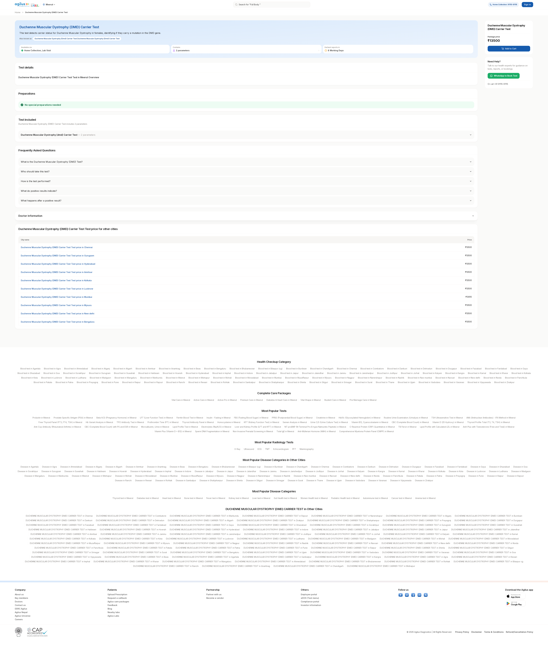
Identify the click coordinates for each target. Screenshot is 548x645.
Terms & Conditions (494, 632)
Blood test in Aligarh (122, 368)
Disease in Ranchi (123, 480)
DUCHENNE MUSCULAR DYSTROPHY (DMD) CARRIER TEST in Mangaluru (196, 561)
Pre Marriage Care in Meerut (363, 400)
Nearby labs (114, 612)
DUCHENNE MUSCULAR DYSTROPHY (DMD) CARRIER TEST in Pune (276, 548)
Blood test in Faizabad (471, 368)
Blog (110, 608)
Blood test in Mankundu (151, 377)
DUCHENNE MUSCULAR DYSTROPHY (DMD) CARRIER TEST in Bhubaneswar (345, 561)
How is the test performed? (36, 181)
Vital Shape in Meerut (311, 400)
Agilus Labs (113, 616)
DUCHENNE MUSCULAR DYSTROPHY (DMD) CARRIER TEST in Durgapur (488, 520)
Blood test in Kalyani (432, 373)
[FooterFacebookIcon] (413, 595)
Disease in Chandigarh (297, 467)
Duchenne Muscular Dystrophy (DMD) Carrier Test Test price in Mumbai (56, 297)
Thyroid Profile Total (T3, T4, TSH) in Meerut (488, 422)
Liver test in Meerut (261, 498)
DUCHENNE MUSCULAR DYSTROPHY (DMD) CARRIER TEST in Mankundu (204, 516)
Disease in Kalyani (355, 471)
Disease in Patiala (415, 476)
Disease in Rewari (143, 480)
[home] (27, 4)
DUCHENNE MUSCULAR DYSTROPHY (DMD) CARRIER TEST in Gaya (202, 525)
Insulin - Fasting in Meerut (218, 417)
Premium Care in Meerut (251, 400)
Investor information (311, 605)
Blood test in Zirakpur (504, 382)
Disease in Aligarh (114, 467)
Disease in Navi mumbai (305, 476)
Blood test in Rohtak (220, 382)
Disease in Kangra (376, 471)
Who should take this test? (35, 171)
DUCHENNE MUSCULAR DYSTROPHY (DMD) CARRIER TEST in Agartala (205, 557)
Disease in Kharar (416, 471)
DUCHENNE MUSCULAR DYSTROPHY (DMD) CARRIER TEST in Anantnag (236, 566)
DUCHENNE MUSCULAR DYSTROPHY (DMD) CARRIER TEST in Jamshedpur (205, 534)
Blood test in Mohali (222, 377)
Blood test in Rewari (198, 382)
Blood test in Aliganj (100, 368)
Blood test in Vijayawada (479, 382)
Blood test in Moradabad (246, 377)
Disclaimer (476, 632)
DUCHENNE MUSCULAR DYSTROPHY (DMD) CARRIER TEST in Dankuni (59, 520)
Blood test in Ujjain (406, 382)
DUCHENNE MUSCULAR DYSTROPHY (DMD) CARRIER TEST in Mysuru (137, 543)
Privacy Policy (462, 632)
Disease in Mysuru (214, 476)
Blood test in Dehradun (421, 368)
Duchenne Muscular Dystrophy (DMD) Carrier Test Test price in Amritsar (56, 272)
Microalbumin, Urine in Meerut (155, 427)
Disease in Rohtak (163, 480)
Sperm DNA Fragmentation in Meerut (212, 431)
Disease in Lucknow (476, 471)
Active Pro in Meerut (227, 400)
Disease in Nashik (282, 476)
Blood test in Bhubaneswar (242, 368)
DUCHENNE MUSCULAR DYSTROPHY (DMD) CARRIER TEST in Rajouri (275, 516)
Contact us (20, 605)
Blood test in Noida (492, 377)
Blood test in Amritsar (145, 368)
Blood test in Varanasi (454, 382)
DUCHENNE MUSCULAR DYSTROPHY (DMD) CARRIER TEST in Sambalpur (277, 557)
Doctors (19, 601)
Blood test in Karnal (477, 373)
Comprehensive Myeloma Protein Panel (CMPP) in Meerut (366, 431)
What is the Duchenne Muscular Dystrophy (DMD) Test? (52, 161)
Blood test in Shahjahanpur (271, 382)
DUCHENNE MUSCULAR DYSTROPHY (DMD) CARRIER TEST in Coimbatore (131, 516)
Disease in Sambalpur (186, 480)
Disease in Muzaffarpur (192, 476)
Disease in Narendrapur (259, 476)
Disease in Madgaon (521, 471)
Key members (21, 598)
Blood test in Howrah (172, 373)
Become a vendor (215, 598)
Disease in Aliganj (94, 467)
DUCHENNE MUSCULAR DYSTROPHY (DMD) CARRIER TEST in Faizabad (60, 525)
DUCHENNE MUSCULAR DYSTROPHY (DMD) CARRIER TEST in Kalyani (416, 534)
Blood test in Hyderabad (197, 373)
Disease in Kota (456, 471)
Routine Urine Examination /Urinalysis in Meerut (406, 417)
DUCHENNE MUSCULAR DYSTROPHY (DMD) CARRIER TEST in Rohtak (417, 561)
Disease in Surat (295, 480)
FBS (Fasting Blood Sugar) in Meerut (251, 417)
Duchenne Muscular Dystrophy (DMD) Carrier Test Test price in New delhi (57, 313)
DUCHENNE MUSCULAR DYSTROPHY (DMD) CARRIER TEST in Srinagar (65, 552)
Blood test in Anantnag (169, 368)
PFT (294, 449)
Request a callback (117, 598)
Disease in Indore (183, 471)
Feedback (112, 605)
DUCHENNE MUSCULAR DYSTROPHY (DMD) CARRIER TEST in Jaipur (415, 529)
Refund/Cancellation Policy (519, 632)
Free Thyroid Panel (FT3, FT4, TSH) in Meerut (60, 422)
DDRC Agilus (21, 608)
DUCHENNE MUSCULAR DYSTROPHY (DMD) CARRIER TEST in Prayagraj (417, 520)
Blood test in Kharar (499, 373)
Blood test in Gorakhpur (74, 373)
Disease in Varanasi (377, 480)
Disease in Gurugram (51, 471)
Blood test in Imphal (221, 373)
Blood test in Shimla (297, 382)
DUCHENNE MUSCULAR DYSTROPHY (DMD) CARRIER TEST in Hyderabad (204, 529)
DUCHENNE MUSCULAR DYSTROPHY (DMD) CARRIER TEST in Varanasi (415, 552)
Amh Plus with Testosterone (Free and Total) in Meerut (488, 427)
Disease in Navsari (328, 476)
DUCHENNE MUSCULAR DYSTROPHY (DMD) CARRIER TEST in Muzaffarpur (65, 543)
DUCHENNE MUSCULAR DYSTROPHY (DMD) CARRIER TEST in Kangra (348, 557)
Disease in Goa (520, 467)
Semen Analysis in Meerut (295, 422)
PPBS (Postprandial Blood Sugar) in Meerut (292, 417)
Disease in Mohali (123, 476)
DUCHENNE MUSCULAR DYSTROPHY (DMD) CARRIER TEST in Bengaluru (204, 552)
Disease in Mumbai (169, 476)
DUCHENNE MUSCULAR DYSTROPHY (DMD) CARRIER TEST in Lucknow (199, 538)
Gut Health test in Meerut (285, 498)
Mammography (307, 449)
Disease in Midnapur (102, 476)
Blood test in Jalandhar (313, 373)
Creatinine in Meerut (325, 417)
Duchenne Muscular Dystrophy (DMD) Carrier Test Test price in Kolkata (56, 280)
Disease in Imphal (163, 471)
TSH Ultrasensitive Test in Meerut (447, 417)
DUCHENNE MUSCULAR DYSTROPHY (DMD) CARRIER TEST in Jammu (133, 534)
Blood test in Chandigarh (321, 368)
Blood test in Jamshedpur (362, 373)
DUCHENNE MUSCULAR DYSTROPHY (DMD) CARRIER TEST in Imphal (57, 561)
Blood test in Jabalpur (266, 373)
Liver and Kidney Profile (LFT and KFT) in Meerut (258, 427)
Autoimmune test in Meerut (375, 498)
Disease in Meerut (80, 476)
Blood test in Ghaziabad (29, 373)
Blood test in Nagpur (344, 377)
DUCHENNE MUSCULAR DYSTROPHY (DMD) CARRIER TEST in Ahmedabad (270, 561)
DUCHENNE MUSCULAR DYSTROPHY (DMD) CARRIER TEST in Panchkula (69, 548)
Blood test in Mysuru (322, 377)
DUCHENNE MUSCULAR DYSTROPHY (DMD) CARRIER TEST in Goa (484, 552)
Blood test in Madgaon (100, 377)
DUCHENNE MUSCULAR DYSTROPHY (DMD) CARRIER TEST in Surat (135, 552)
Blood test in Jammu (336, 373)
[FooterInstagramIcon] (407, 595)
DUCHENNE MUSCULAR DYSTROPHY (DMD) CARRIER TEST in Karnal (485, 534)
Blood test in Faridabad (496, 368)
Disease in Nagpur (235, 476)
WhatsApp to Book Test (505, 75)
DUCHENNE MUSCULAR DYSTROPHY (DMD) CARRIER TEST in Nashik (275, 543)
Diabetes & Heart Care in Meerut (281, 400)
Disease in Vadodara (355, 480)
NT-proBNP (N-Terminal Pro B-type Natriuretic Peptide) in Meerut (315, 427)
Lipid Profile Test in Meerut (185, 427)
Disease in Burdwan (273, 467)
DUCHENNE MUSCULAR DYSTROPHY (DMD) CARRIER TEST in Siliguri (481, 548)
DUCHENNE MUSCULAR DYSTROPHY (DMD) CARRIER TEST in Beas (137, 557)
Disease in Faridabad (457, 467)
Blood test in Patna (64, 382)
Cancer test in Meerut (401, 498)
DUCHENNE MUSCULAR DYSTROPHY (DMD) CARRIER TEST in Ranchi (166, 566)
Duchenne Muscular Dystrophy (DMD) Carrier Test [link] (46, 12)
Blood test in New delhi (469, 377)
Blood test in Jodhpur (387, 373)
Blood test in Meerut (175, 377)
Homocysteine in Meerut (228, 422)
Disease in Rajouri (515, 476)
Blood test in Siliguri (319, 382)
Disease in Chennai (320, 467)
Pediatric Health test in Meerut (345, 498)
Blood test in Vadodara (429, 382)
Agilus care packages (118, 601)
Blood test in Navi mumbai (420, 377)
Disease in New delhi (350, 476)
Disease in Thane (315, 480)
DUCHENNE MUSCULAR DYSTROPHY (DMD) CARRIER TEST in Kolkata (63, 538)
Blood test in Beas (192, 368)
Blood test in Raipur (131, 382)
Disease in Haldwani (96, 471)
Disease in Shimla (234, 480)
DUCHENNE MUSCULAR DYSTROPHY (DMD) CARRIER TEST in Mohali (412, 538)
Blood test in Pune (110, 382)
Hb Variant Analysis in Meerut (99, 422)
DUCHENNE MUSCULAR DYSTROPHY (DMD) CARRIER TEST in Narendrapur (346, 516)
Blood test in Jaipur (289, 373)
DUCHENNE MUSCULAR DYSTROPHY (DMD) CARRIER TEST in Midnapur (381, 566)
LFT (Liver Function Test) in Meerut (156, 417)
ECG (260, 449)
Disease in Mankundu (58, 476)
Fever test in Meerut (215, 498)
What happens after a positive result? (41, 200)
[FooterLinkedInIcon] (419, 595)
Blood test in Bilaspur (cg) (270, 368)
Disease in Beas (177, 467)
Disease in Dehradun (388, 467)
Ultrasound (249, 449)
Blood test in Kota (29, 377)
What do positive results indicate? (39, 190)
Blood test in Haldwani (148, 373)
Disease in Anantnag (156, 467)
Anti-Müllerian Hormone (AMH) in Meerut (317, 431)
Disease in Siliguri (254, 480)
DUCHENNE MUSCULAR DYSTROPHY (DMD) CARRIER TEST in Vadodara (344, 552)
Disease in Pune (476, 476)
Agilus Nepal (21, 612)
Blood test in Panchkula (516, 377)
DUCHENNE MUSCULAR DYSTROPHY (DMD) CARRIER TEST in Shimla (412, 548)
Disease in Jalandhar (246, 471)
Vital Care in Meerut (181, 400)
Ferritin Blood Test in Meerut (190, 417)
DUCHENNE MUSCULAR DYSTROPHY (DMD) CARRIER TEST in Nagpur (206, 543)
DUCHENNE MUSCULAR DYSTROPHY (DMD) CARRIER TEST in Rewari (484, 557)
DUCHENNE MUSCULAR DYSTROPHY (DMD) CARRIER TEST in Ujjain (275, 552)
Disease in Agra (49, 467)
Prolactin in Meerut (41, 417)
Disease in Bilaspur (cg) (249, 467)
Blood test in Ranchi (175, 382)
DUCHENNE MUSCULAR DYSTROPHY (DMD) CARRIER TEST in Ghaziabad (271, 525)
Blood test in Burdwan (296, 368)
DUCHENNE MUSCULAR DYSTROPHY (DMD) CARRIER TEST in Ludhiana (271, 538)
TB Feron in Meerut (407, 427)
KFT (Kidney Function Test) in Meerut (261, 422)
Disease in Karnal (396, 471)
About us (19, 594)
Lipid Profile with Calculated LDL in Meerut (439, 427)
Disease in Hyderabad (140, 471)
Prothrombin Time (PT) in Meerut (163, 422)
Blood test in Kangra (454, 373)
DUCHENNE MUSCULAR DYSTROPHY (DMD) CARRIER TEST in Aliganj (418, 516)
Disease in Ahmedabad (71, 467)
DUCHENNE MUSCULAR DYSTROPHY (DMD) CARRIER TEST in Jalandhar (485, 529)
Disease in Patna (434, 476)
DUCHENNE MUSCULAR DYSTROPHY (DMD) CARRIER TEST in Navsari (345, 543)
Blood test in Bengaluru (215, 368)
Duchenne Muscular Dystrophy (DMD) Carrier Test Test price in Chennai (57, 247)
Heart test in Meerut (171, 498)
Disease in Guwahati (74, 471)
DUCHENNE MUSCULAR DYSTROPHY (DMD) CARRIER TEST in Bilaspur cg (488, 561)
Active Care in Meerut (204, 400)
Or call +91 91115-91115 (498, 84)
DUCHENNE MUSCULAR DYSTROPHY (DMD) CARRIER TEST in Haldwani (62, 529)
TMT (267, 449)
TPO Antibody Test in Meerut (130, 422)
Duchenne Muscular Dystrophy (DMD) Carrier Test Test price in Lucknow (57, 288)
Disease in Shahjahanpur (211, 480)
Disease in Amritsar (135, 467)
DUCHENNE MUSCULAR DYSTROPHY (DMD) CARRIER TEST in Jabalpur (345, 529)
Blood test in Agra (52, 368)
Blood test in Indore (243, 373)
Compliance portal (310, 601)
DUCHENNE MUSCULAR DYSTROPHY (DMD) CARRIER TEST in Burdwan (488, 516)
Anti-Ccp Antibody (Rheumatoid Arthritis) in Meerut (57, 427)
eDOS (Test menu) (310, 598)
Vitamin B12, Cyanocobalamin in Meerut (369, 422)
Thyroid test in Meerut (122, 498)
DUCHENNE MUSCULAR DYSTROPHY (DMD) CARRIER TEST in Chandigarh (308, 566)
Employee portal (309, 594)
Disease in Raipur (495, 476)
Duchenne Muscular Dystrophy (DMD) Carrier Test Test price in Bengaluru (57, 322)
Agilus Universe (22, 616)
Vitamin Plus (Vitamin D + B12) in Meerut (173, 431)
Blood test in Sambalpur (244, 382)
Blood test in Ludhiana (76, 377)
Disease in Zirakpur (424, 480)
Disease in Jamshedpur (291, 471)
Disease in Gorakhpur (28, 471)
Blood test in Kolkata (521, 373)
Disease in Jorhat (336, 471)
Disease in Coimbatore (343, 467)
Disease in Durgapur (411, 467)
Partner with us (213, 594)
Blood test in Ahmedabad (76, 368)
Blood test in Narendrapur (370, 377)
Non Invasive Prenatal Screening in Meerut (253, 431)
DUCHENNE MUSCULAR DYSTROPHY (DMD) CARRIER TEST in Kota (130, 538)
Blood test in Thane (385, 382)
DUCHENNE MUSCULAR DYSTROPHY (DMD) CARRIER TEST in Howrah (133, 529)
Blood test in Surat (363, 382)
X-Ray (237, 449)
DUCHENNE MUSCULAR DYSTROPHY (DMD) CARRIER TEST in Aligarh (200, 520)
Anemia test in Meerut (425, 498)
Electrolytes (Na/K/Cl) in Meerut (216, 427)
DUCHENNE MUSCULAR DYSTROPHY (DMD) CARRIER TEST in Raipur (343, 548)
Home (17, 12)
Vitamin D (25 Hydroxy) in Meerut (448, 422)
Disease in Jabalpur (204, 471)
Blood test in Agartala (30, 368)
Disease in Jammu (268, 471)
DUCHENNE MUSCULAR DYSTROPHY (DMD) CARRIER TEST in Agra (416, 557)
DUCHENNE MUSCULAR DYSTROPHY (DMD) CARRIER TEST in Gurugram (417, 525)
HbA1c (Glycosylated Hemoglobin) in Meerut (359, 417)
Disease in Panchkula (393, 476)
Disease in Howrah (118, 471)
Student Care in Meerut (335, 400)
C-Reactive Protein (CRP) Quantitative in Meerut (372, 427)
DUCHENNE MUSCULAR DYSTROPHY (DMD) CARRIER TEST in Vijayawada (66, 557)
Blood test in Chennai (347, 368)
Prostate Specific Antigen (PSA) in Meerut (73, 417)
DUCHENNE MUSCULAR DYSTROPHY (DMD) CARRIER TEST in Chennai (59, 516)
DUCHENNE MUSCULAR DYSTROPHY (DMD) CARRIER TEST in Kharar (126, 561)
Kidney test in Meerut (239, 498)
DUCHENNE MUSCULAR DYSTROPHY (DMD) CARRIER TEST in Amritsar (64, 534)
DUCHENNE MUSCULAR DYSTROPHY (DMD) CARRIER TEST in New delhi (416, 543)
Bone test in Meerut (193, 498)
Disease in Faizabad (434, 467)
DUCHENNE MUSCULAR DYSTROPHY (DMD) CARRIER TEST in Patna (208, 548)
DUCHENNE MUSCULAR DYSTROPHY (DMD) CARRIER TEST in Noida (486, 543)
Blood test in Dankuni (397, 368)
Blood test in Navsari (445, 377)
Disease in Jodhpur (315, 471)
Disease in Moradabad (145, 476)
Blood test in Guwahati (124, 373)
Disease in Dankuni (366, 467)
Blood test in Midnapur (199, 377)
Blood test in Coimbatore (372, 368)
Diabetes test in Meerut (148, 498)
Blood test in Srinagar (342, 382)
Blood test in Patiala (43, 382)
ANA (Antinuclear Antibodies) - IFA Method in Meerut (490, 417)
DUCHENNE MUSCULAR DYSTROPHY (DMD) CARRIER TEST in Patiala (139, 548)
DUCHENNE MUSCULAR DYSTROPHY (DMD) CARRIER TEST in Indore (275, 529)
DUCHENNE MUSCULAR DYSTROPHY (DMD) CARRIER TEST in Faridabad (131, 525)
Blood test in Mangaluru (126, 377)
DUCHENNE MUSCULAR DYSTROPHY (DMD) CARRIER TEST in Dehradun (130, 520)
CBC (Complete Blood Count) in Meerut (410, 422)
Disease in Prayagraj (455, 476)
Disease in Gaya (478, 467)
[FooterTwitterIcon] (425, 595)
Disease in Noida (371, 476)
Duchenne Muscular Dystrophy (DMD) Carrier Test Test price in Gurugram (57, 255)
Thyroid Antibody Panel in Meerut (198, 422)
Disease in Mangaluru (35, 476)
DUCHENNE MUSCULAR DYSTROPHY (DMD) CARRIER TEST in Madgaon (342, 538)
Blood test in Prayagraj (87, 382)
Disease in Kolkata (436, 471)
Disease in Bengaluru (198, 467)
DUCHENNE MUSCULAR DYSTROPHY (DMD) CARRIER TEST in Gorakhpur (344, 525)
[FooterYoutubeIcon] (400, 595)
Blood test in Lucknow (51, 377)
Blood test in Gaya (519, 368)
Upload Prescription (117, 594)
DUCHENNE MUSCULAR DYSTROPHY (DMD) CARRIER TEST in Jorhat (347, 534)
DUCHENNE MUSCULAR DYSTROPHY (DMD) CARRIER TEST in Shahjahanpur (343, 520)
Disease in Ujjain (334, 480)
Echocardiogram (281, 449)
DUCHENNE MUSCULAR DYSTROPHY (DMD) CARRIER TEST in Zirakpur (270, 520)
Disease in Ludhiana (498, 471)
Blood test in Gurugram (99, 373)
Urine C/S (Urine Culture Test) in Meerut (329, 422)
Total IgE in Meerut (285, 431)
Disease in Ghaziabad (499, 467)
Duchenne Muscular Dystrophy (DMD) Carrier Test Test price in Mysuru (56, 305)
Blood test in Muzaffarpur (297, 377)
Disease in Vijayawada (400, 480)
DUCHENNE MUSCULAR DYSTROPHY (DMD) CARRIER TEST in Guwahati (488, 525)
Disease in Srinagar (275, 480)
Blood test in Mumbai (272, 377)
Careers (19, 619)
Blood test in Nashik (395, 377)
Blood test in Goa (52, 373)
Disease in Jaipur (225, 471)
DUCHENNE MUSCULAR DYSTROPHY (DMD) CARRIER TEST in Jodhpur (277, 534)
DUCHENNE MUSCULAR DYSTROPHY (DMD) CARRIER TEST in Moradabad (484, 538)
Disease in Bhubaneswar (223, 467)
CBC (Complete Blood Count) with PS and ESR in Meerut (111, 427)
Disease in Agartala (30, 467)
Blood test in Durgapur (446, 368)
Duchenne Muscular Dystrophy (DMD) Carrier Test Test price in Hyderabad (58, 264)
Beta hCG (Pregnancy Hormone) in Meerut (116, 417)
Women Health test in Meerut (314, 498)
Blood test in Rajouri (153, 382)
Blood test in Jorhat (410, 373)
